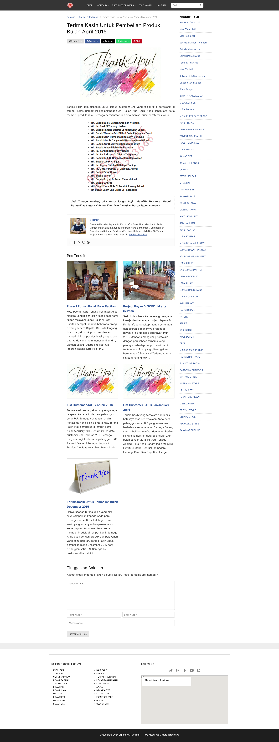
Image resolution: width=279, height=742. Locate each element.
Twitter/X (108, 41)
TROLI (183, 343)
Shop (90, 5)
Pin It (137, 41)
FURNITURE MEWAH (190, 396)
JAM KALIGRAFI (188, 223)
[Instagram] (83, 242)
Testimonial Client (138, 234)
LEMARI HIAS (186, 263)
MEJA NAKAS (187, 149)
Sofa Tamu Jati (187, 35)
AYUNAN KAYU (187, 303)
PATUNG (184, 316)
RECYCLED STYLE (189, 423)
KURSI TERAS (187, 122)
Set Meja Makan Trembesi (193, 42)
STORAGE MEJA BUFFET (193, 256)
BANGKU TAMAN (188, 203)
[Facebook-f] (184, 670)
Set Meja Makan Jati (190, 49)
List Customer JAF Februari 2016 (90, 405)
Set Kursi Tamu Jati (190, 22)
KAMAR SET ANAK (189, 163)
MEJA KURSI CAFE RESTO (193, 116)
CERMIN (184, 169)
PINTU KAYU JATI (189, 216)
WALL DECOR (187, 336)
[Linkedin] (70, 242)
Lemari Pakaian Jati (190, 55)
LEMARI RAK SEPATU (191, 289)
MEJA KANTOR (188, 236)
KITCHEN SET (187, 189)
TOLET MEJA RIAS (189, 142)
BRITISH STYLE (188, 410)
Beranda (71, 17)
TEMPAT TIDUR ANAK (191, 136)
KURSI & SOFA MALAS (191, 96)
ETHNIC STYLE (188, 416)
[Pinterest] (88, 242)
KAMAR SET (186, 156)
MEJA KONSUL (188, 102)
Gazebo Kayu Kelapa (191, 82)
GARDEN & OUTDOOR (191, 370)
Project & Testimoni (88, 17)
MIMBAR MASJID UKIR (191, 350)
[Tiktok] (171, 670)
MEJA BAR (185, 183)
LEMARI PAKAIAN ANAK (192, 129)
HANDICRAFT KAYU (190, 356)
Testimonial (145, 5)
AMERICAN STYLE (189, 383)
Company (102, 5)
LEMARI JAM (186, 283)
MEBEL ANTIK (187, 403)
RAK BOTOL (186, 330)
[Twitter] (79, 242)
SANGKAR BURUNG (190, 430)
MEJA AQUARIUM (189, 296)
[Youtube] (191, 670)
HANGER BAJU (187, 309)
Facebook (93, 41)
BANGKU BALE (187, 196)
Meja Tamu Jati (188, 29)
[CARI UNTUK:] (187, 5)
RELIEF (183, 323)
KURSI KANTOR (188, 229)
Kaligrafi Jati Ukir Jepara (193, 76)
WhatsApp (124, 41)
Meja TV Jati (186, 69)
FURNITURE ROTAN (190, 363)
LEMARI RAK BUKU (189, 276)
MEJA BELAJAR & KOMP (192, 243)
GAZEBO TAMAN (188, 209)
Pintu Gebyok (187, 89)
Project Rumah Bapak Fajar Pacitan (91, 306)
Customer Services (123, 5)
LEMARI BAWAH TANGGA (193, 249)
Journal (161, 5)
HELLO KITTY (187, 390)
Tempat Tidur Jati (189, 62)
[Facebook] (74, 242)
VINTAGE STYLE (188, 376)
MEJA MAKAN (187, 109)
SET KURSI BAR (188, 176)
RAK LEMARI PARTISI (191, 269)
